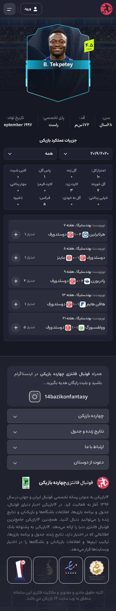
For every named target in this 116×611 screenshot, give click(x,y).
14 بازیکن (49, 598)
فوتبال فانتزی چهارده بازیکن (65, 374)
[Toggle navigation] (9, 9)
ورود (28, 9)
